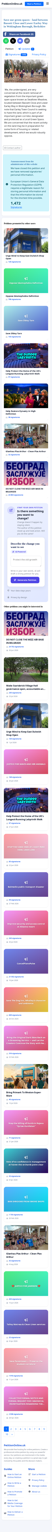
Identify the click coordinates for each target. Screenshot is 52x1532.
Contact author (14, 148)
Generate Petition (26, 580)
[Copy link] (27, 41)
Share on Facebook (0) (21, 34)
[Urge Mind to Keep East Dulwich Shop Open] (26, 246)
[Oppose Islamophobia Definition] (26, 285)
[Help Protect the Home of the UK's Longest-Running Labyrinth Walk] (26, 361)
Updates (27, 48)
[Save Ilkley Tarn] (26, 323)
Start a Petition (34, 4)
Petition (9, 48)
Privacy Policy (39, 54)
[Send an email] (20, 41)
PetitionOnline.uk (12, 3)
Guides (8, 1469)
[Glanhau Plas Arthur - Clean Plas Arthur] (26, 441)
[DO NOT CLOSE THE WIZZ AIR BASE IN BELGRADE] (26, 479)
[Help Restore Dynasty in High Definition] (26, 402)
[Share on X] (13, 41)
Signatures (17, 54)
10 (7, 1434)
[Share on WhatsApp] (6, 41)
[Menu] (47, 4)
